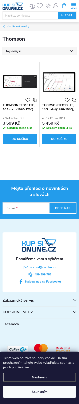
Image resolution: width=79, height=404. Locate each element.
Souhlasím (40, 392)
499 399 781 (43, 274)
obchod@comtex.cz (43, 267)
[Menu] (73, 5)
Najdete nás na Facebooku (43, 282)
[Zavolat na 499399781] (48, 6)
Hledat (66, 15)
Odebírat (62, 208)
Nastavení (39, 377)
